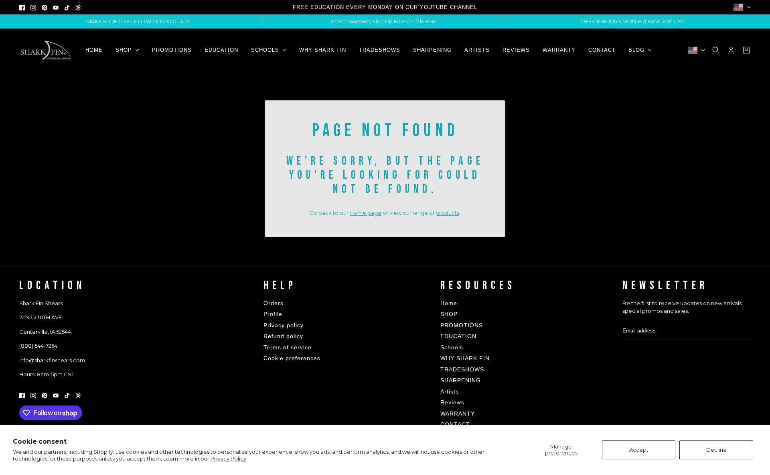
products (447, 213)
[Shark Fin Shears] (46, 50)
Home (448, 303)
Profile (272, 314)
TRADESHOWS (462, 369)
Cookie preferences (291, 358)
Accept (638, 449)
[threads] (78, 7)
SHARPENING (460, 380)
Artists (449, 391)
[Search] (715, 50)
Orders (273, 303)
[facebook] (22, 7)
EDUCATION (458, 336)
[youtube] (56, 7)
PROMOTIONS (461, 325)
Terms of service (287, 347)
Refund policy (283, 336)
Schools (451, 347)
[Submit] (744, 330)
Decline (716, 449)
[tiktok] (67, 7)
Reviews (452, 402)
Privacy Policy (228, 458)
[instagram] (33, 7)
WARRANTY (457, 413)
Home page (365, 213)
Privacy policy (283, 325)
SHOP (449, 314)
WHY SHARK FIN (465, 358)
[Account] (731, 50)
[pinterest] (44, 7)
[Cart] (746, 50)
